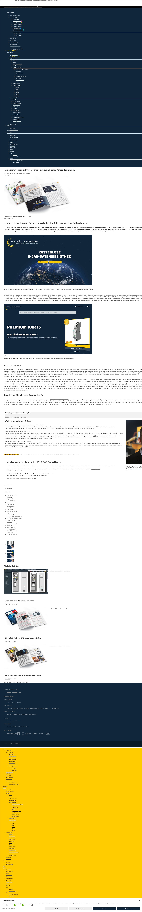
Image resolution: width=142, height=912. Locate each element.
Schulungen (9, 525)
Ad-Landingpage (11, 495)
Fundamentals (14, 805)
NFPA (23, 733)
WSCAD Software (95, 469)
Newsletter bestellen (9, 878)
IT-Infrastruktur (11, 844)
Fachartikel (27, 173)
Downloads (8, 885)
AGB (20, 692)
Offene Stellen (10, 520)
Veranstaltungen (10, 720)
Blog (4, 866)
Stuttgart (13, 830)
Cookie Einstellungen (9, 696)
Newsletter (26, 708)
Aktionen (9, 497)
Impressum (9, 692)
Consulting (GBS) (9, 832)
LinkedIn (8, 702)
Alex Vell (7, 173)
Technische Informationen (10, 780)
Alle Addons (14, 768)
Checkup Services (12, 835)
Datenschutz (14, 692)
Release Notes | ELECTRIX (14, 784)
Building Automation (12, 756)
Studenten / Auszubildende (23, 726)
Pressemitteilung (24, 714)
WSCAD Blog (10, 527)
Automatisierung (12, 853)
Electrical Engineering (12, 759)
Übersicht (10, 795)
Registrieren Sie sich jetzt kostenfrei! (16, 470)
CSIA (28, 733)
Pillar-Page (9, 522)
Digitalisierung (10, 506)
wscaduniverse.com (11, 534)
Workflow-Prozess (12, 839)
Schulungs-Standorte (12, 820)
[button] (11, 454)
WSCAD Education (9, 777)
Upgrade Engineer (15, 807)
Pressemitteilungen (11, 523)
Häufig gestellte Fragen (13, 798)
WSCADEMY (10, 532)
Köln (13, 823)
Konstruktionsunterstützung (14, 851)
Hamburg (13, 821)
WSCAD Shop (8, 880)
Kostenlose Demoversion (10, 750)
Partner (7, 883)
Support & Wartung (44, 708)
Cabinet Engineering (12, 757)
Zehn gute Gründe (9, 779)
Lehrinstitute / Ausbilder (11, 726)
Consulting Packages (12, 855)
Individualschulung (12, 800)
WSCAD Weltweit (9, 882)
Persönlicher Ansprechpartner (17, 708)
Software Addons (12, 766)
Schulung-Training (12, 846)
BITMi (48, 733)
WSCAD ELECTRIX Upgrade (17, 804)
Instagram (19, 702)
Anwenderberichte (11, 500)
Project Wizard (14, 770)
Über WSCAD (8, 869)
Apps (8, 502)
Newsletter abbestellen (34, 708)
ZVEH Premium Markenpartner (13, 733)
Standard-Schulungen (12, 802)
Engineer (13, 809)
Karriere (7, 892)
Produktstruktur (11, 841)
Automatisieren (8, 857)
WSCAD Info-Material (54, 708)
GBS (8, 513)
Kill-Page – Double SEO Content (14, 518)
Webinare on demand (19, 720)
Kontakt (8, 708)
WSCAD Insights (11, 529)
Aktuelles (7, 873)
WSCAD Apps (8, 775)
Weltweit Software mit (23, 7)
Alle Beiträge (8, 488)
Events (8, 507)
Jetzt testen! (5, 786)
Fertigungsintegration (12, 850)
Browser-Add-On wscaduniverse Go (59, 399)
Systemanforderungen (13, 782)
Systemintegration (12, 848)
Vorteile (10, 796)
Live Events (8, 862)
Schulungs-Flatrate (12, 818)
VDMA (41, 733)
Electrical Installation (12, 761)
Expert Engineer (14, 812)
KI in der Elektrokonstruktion (13, 516)
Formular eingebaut (11, 511)
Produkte (4, 748)
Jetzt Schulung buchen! (10, 791)
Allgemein (9, 499)
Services (4, 788)
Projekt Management (12, 837)
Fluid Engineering (12, 763)
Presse (7, 887)
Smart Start (11, 834)
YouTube (13, 702)
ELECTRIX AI (11, 754)
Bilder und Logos (32, 714)
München (13, 827)
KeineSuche (9, 515)
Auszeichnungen (10, 504)
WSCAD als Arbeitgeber (13, 894)
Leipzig (13, 825)
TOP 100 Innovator (9, 871)
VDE (35, 733)
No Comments (7, 175)
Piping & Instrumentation (13, 764)
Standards (10, 843)
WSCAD (4, 867)
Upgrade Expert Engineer (16, 811)
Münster (13, 828)
